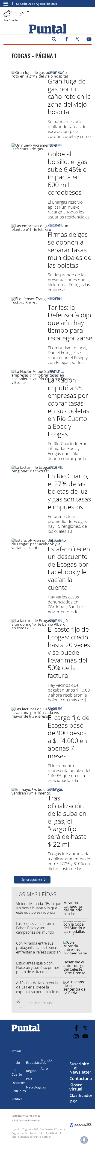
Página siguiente (31, 880)
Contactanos (81, 1078)
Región (31, 1071)
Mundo (46, 1060)
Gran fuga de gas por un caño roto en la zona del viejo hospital (69, 96)
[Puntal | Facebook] (66, 40)
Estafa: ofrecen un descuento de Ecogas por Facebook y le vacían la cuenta (69, 568)
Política (17, 1099)
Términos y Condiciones (26, 1115)
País (29, 1079)
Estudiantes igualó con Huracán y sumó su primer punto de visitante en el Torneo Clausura (37, 970)
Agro (44, 1068)
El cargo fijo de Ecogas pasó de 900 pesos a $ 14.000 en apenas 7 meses (68, 736)
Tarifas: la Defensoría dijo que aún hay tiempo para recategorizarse (70, 322)
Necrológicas (36, 1087)
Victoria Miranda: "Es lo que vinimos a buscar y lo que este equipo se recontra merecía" (38, 910)
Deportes (19, 1082)
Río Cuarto (55, 72)
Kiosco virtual (76, 1087)
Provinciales (56, 371)
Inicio (16, 1062)
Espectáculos (36, 1062)
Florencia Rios (43, 1003)
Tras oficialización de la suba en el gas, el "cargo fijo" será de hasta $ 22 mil (67, 821)
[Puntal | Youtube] (89, 40)
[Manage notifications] (84, 1140)
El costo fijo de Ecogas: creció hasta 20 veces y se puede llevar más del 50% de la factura (69, 652)
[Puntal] (26, 1031)
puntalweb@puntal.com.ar (34, 1137)
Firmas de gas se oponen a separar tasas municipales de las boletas (69, 249)
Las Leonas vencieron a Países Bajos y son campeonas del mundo (35, 928)
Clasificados (81, 1095)
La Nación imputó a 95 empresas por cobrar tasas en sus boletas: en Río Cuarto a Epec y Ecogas (69, 407)
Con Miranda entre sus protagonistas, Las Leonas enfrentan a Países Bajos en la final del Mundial (38, 950)
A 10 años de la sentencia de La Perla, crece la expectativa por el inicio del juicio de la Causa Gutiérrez (38, 989)
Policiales (54, 540)
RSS (73, 1101)
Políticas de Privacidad (27, 1120)
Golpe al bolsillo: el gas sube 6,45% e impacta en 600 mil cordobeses (67, 173)
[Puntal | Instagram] (76, 1037)
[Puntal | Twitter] (77, 40)
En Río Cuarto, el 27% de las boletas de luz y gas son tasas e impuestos (69, 491)
